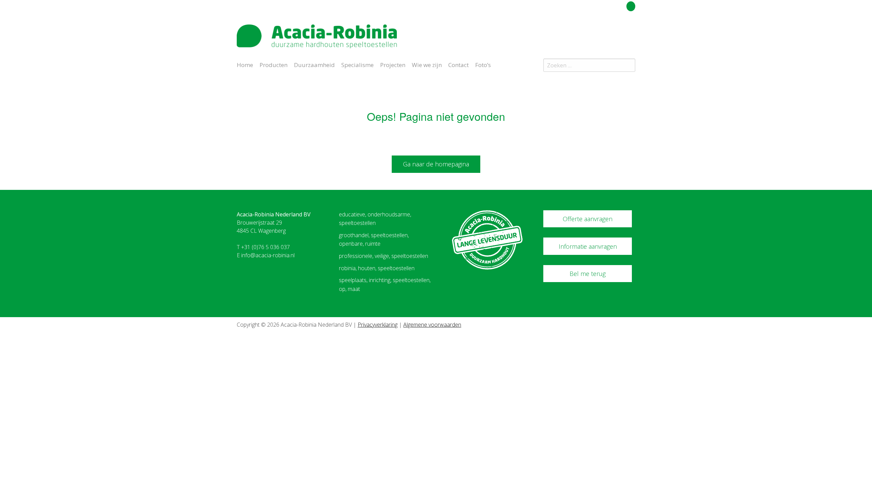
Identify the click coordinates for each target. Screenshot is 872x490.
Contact (458, 64)
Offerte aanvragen (587, 219)
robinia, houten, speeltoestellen (377, 268)
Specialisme (357, 64)
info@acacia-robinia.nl (268, 255)
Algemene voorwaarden (432, 324)
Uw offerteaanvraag (600, 5)
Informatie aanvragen (588, 246)
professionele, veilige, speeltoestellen (383, 256)
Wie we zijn (427, 64)
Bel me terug (588, 274)
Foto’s (483, 64)
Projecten (392, 64)
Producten (273, 64)
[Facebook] (619, 32)
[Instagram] (631, 32)
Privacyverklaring (378, 324)
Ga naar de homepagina (436, 164)
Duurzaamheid (314, 64)
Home (245, 64)
